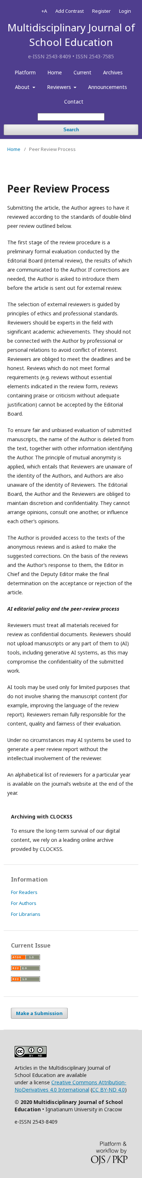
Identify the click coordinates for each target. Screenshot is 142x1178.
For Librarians (25, 914)
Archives (113, 72)
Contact (73, 101)
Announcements (107, 86)
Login (125, 11)
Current (82, 72)
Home (54, 72)
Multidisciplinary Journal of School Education (71, 34)
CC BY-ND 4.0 (108, 1089)
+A (44, 11)
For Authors (23, 903)
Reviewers (59, 86)
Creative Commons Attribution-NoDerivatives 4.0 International (70, 1086)
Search (71, 129)
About (23, 86)
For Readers (24, 892)
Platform (25, 72)
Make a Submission (39, 1013)
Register (101, 11)
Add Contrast (69, 11)
